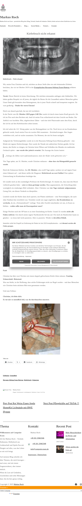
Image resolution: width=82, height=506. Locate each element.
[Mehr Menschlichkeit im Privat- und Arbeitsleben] (60, 435)
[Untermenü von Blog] (28, 25)
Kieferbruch (27, 380)
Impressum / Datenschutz (37, 455)
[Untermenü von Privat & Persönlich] (21, 25)
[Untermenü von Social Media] (40, 25)
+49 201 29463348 (39, 444)
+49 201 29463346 (37, 438)
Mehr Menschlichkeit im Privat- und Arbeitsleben (73, 436)
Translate (16, 494)
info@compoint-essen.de (39, 449)
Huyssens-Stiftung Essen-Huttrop (13, 380)
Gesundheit (13, 375)
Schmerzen (35, 380)
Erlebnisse (6, 375)
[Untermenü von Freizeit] (48, 25)
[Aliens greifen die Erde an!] (60, 449)
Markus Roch (9, 17)
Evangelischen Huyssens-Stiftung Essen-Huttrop (52, 87)
